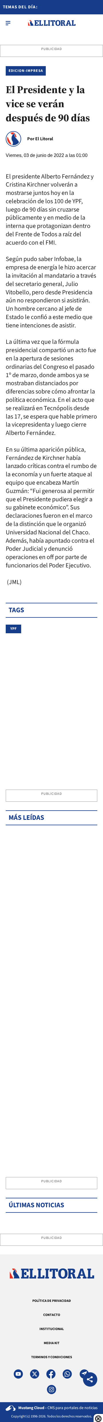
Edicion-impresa (26, 70)
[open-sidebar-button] (8, 23)
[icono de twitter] (34, 1374)
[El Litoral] (52, 23)
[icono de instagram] (51, 1389)
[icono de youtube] (18, 1374)
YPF (13, 628)
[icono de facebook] (51, 1374)
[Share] (90, 1380)
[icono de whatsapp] (67, 1374)
